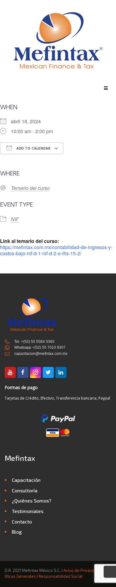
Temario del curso (30, 188)
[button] (105, 88)
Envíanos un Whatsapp (110, 573)
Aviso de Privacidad (81, 570)
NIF (15, 219)
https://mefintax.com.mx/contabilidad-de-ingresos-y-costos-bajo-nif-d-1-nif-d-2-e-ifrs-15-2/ (56, 250)
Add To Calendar (33, 148)
